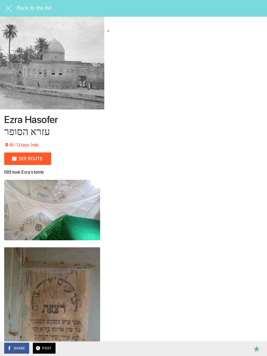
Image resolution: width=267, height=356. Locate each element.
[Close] (8, 8)
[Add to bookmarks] (256, 348)
